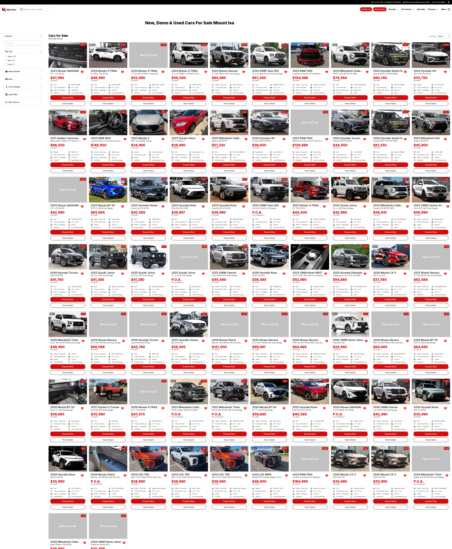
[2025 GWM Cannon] (229, 257)
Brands (392, 9)
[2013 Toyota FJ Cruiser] (108, 391)
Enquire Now (68, 97)
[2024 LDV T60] (148, 459)
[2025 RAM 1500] (310, 55)
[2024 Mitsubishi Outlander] (350, 55)
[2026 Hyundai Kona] (269, 257)
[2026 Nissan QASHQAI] (350, 391)
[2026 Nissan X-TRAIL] (148, 391)
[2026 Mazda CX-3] (390, 257)
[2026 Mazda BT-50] (431, 324)
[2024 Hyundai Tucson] (350, 122)
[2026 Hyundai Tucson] (68, 257)
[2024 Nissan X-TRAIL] (108, 55)
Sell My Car (366, 9)
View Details (67, 103)
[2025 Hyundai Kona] (189, 189)
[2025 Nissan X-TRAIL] (310, 189)
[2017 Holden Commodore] (68, 122)
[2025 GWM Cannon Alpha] (431, 189)
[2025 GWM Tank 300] (269, 189)
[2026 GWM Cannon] (390, 391)
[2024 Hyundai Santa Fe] (390, 55)
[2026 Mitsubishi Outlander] (68, 526)
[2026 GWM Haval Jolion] (350, 324)
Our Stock (406, 9)
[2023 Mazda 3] (148, 122)
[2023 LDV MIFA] (269, 459)
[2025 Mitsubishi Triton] (229, 391)
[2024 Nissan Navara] (229, 55)
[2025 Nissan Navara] (431, 257)
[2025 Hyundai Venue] (148, 189)
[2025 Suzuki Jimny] (350, 189)
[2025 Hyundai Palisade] (350, 257)
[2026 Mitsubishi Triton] (68, 324)
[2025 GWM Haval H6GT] (310, 257)
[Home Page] (9, 9)
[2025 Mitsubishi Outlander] (229, 122)
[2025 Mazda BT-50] (108, 189)
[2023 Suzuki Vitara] (189, 122)
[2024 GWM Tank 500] (269, 55)
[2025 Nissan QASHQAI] (68, 189)
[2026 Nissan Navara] (310, 324)
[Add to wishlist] (82, 72)
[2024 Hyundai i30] (431, 55)
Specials (421, 9)
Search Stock (380, 9)
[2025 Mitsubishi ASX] (431, 122)
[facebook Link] (448, 2)
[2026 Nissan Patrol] (229, 324)
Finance (432, 9)
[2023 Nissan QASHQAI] (68, 55)
